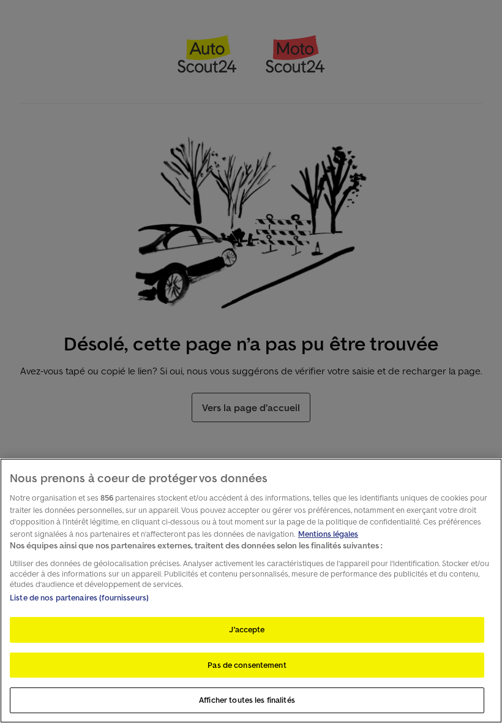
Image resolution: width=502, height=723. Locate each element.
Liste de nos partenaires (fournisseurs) (79, 597)
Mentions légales (328, 534)
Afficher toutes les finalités (247, 700)
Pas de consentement (247, 665)
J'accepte (246, 629)
